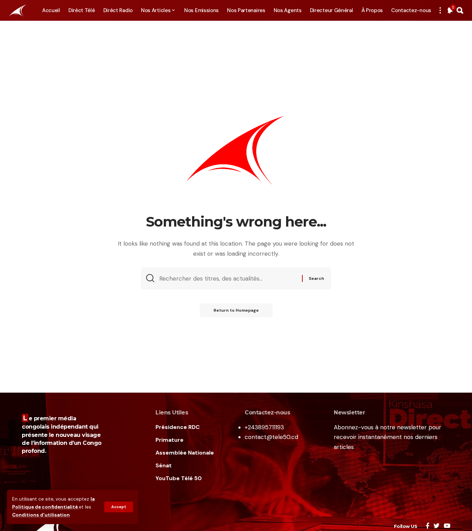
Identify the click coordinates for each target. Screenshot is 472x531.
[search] (459, 10)
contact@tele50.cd (271, 437)
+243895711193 (264, 427)
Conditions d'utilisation (41, 515)
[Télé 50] (17, 10)
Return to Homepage (236, 310)
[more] (440, 10)
